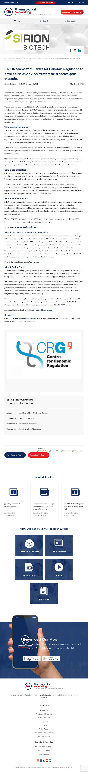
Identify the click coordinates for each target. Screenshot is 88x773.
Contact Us (71, 21)
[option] (44, 502)
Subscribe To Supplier (39, 455)
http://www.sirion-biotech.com (30, 429)
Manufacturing (44, 750)
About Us (44, 710)
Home (6, 58)
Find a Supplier (10, 2)
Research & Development (44, 747)
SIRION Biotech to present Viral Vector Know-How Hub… (74, 507)
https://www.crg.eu (31, 262)
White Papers (44, 729)
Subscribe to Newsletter (72, 12)
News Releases (15, 58)
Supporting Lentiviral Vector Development (10, 505)
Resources (44, 721)
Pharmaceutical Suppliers (44, 733)
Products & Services (44, 714)
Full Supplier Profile (15, 455)
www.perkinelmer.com (43, 310)
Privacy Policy (44, 736)
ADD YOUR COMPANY (45, 3)
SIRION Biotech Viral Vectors (23, 318)
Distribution (44, 754)
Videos (44, 725)
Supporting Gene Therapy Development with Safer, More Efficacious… (43, 507)
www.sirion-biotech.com (26, 227)
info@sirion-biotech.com (28, 424)
